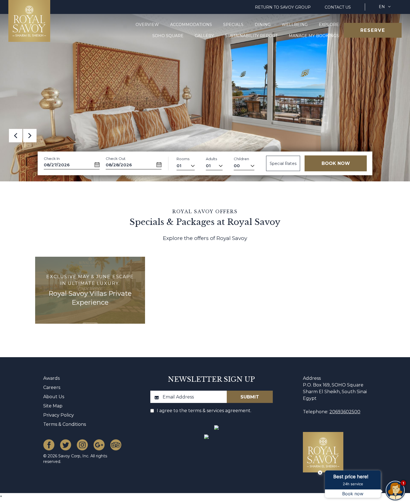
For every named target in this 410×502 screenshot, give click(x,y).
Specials (233, 24)
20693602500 (344, 411)
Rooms (183, 159)
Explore (329, 24)
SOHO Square (168, 35)
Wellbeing (295, 24)
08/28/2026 (119, 164)
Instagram (82, 444)
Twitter (65, 444)
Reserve (372, 30)
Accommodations (191, 24)
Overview (147, 24)
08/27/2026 (57, 164)
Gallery (204, 35)
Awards (51, 378)
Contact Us (338, 7)
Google (99, 444)
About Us (53, 396)
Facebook (48, 444)
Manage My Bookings (314, 35)
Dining (263, 24)
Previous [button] (15, 135)
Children (241, 159)
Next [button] (30, 135)
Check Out (116, 158)
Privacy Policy (58, 415)
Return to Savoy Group (283, 7)
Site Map (52, 406)
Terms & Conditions (64, 424)
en (382, 6)
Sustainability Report (251, 35)
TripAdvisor (115, 444)
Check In (52, 158)
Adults (211, 159)
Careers (51, 387)
